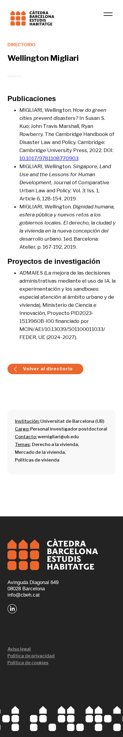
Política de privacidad (31, 656)
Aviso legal (19, 649)
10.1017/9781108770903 (49, 158)
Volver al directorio (48, 368)
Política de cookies (27, 662)
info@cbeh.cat (23, 595)
